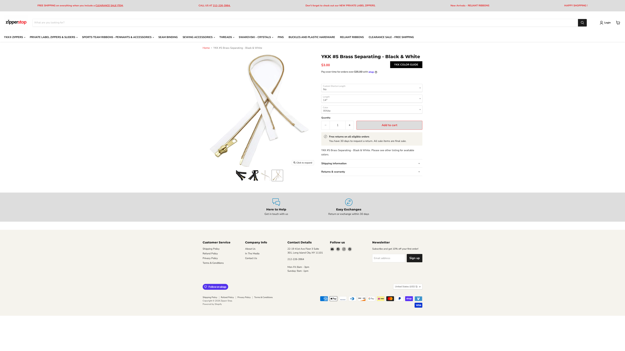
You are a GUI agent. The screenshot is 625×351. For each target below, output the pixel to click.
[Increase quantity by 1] (350, 125)
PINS (281, 37)
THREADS (226, 37)
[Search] (582, 22)
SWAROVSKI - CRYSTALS (255, 37)
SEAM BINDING (168, 37)
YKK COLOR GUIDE (406, 64)
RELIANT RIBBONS (352, 37)
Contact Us (251, 258)
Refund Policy (210, 253)
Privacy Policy (210, 258)
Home (206, 47)
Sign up (414, 258)
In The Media (252, 253)
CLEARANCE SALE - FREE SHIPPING (391, 37)
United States (406, 286)
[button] (241, 175)
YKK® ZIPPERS (14, 37)
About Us (250, 248)
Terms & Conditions (213, 263)
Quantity (325, 118)
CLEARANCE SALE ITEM (109, 5)
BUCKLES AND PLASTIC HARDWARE (312, 37)
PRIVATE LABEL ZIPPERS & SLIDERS (53, 37)
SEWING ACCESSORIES (198, 37)
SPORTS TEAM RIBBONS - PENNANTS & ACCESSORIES (117, 37)
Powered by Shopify (212, 304)
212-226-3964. (221, 5)
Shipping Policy (211, 248)
